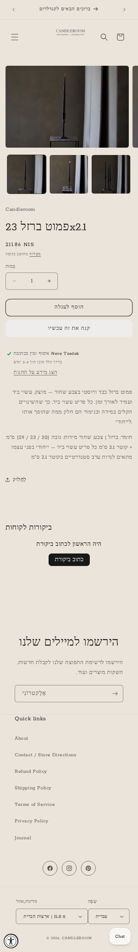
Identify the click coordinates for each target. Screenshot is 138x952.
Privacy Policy (31, 821)
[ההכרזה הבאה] (124, 9)
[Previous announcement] (14, 9)
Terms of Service (35, 804)
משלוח (35, 254)
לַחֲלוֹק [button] (19, 480)
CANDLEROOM (77, 938)
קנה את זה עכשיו (69, 328)
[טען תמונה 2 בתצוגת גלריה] (69, 174)
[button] (15, 37)
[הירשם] (115, 693)
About (21, 738)
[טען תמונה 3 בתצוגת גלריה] (111, 174)
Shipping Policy (33, 788)
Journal (23, 838)
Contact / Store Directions (46, 755)
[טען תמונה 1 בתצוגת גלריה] (26, 174)
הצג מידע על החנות (35, 372)
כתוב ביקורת (69, 559)
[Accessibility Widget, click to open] (11, 941)
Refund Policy (31, 771)
